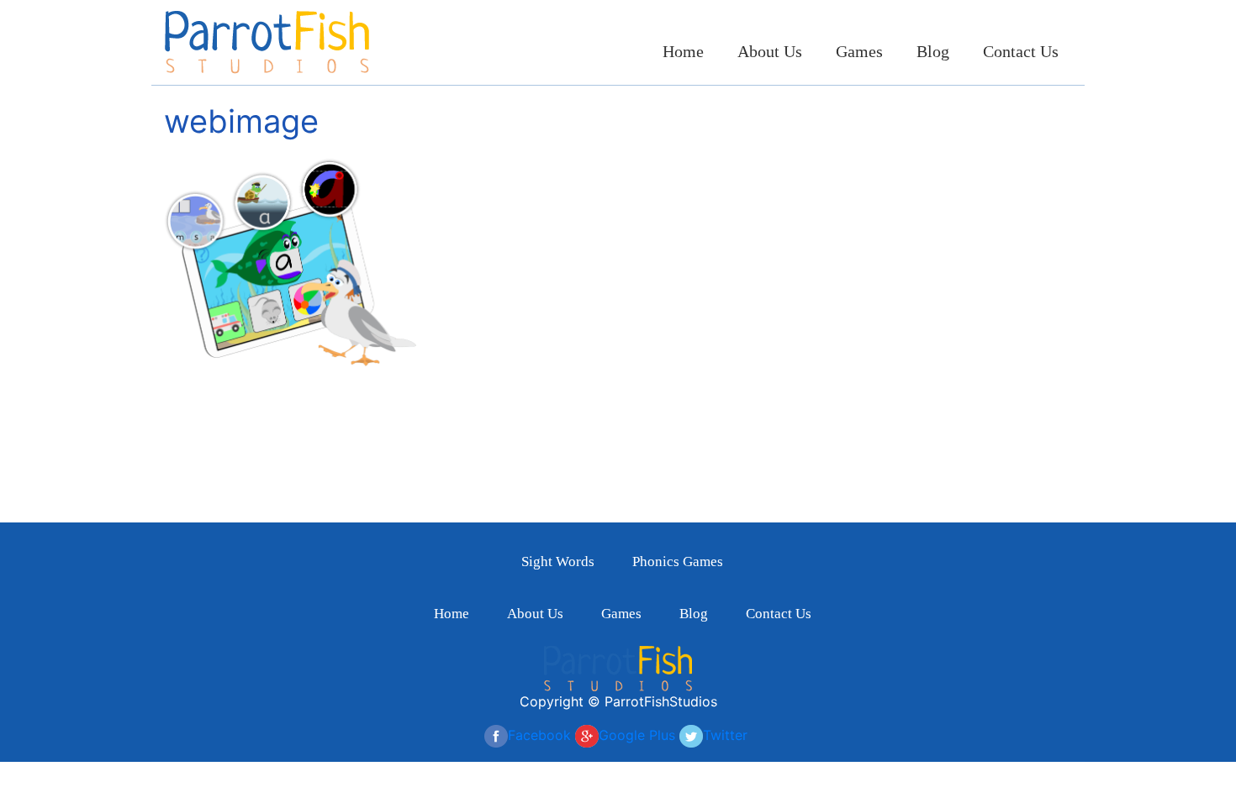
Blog (932, 51)
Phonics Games (677, 561)
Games (859, 51)
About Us (769, 51)
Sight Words (557, 561)
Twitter (725, 735)
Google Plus (637, 735)
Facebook (539, 735)
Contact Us (1021, 51)
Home (683, 51)
